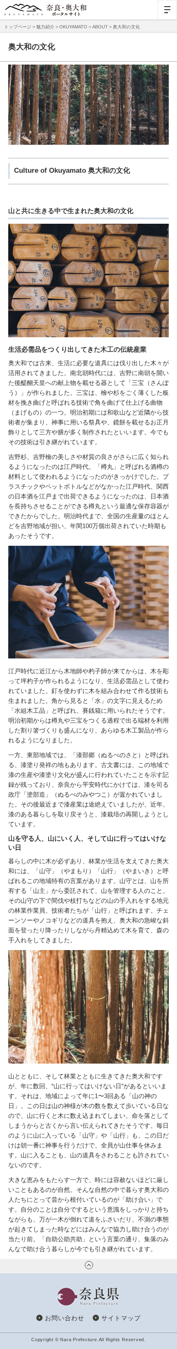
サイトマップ (121, 1317)
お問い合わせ (64, 1317)
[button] (167, 9)
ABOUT (100, 26)
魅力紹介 (45, 26)
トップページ (17, 26)
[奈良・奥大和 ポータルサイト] (45, 9)
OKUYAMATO (73, 26)
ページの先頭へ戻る (89, 1265)
